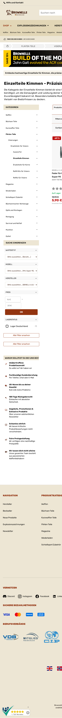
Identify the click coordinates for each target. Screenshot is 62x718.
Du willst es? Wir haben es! (20, 368)
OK (21, 312)
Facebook (44, 596)
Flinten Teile (41, 32)
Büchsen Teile (15, 32)
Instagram (27, 596)
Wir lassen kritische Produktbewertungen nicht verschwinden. (21, 429)
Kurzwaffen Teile (28, 32)
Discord (11, 596)
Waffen (5, 32)
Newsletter (8, 531)
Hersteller (7, 504)
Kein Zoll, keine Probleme (19, 390)
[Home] (6, 46)
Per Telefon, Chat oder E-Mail (21, 378)
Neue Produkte (10, 517)
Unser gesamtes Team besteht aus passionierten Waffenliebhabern (22, 456)
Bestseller (7, 511)
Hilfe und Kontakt (14, 2)
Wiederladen (47, 538)
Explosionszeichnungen (31, 25)
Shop (6, 25)
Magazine (51, 32)
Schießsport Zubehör (51, 544)
